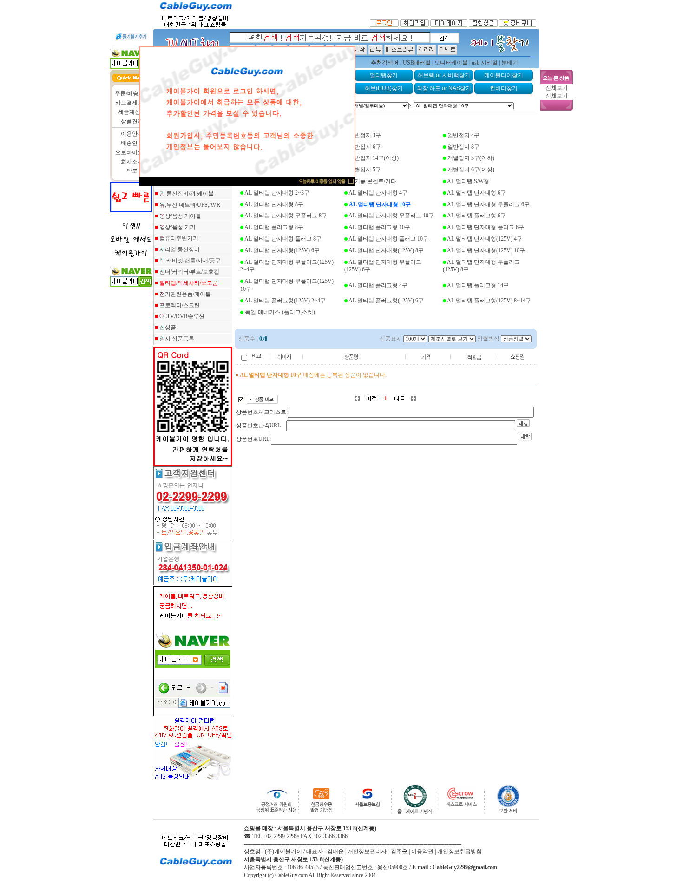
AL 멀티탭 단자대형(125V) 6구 (282, 250)
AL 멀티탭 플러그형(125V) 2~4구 (285, 300)
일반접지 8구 (463, 147)
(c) (271, 875)
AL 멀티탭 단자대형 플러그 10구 (388, 239)
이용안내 (132, 134)
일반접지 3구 (365, 135)
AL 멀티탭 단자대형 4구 (377, 193)
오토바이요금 (132, 152)
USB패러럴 (417, 62)
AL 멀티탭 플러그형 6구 (476, 215)
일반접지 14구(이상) (374, 158)
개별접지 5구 (365, 169)
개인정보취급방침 (459, 851)
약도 (132, 171)
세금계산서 (132, 112)
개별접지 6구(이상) (470, 169)
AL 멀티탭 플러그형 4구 (377, 285)
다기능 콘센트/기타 (372, 181)
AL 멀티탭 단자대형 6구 (476, 193)
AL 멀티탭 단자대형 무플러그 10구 (391, 215)
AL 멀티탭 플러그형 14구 (478, 285)
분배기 (509, 62)
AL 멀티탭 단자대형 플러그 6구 (485, 227)
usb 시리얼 (485, 62)
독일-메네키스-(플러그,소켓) (280, 312)
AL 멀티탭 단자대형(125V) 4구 (484, 239)
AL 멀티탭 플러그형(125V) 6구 (386, 300)
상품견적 (132, 121)
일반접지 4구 (463, 135)
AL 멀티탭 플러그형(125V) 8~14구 (489, 300)
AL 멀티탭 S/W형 (468, 181)
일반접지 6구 (365, 147)
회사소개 (132, 161)
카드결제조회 (132, 102)
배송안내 (132, 143)
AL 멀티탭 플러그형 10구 (379, 227)
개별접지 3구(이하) (470, 158)
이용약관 (422, 851)
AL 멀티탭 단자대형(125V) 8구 (386, 250)
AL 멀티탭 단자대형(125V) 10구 (486, 250)
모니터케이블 (451, 62)
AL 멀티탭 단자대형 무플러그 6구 (488, 204)
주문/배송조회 (132, 93)
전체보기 (556, 88)
